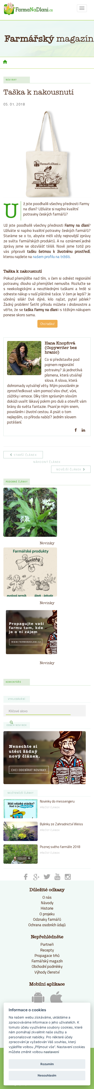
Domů (5, 62)
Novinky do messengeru (57, 801)
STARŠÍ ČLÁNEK (25, 455)
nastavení (51, 1052)
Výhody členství (47, 972)
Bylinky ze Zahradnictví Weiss (61, 824)
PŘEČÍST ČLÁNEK (50, 807)
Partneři (47, 944)
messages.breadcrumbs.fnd (28, 9)
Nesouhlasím (47, 1075)
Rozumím (47, 1064)
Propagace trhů (47, 955)
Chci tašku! (47, 323)
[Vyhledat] (11, 722)
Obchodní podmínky (47, 966)
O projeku (47, 914)
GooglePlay (38, 999)
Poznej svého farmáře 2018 (60, 846)
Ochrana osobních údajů (47, 925)
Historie (47, 908)
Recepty (47, 950)
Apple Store (56, 998)
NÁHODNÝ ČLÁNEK (47, 462)
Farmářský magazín (47, 961)
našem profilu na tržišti (51, 257)
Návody (47, 903)
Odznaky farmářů (47, 919)
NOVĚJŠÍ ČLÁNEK (69, 469)
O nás (47, 897)
